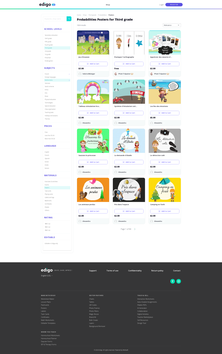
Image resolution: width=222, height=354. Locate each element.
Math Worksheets (47, 320)
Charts (91, 299)
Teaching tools (49, 112)
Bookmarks (48, 201)
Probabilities (102, 15)
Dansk (47, 162)
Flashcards (45, 305)
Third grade (48, 48)
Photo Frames (94, 308)
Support (93, 270)
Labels (43, 311)
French (47, 155)
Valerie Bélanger (89, 74)
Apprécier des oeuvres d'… (161, 57)
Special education (50, 106)
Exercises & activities (51, 182)
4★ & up (47, 224)
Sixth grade (48, 38)
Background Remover (97, 326)
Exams (47, 185)
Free (46, 132)
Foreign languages (50, 77)
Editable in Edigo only (51, 243)
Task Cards (45, 314)
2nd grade (48, 51)
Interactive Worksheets (145, 299)
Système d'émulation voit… (125, 106)
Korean (47, 168)
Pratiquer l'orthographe (124, 57)
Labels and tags (49, 197)
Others (47, 210)
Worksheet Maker (47, 299)
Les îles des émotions (159, 106)
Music (46, 96)
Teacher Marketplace (145, 317)
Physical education (50, 99)
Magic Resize (94, 314)
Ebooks (47, 207)
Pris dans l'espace (121, 204)
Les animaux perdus (87, 204)
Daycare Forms (46, 341)
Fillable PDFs (142, 305)
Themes (47, 119)
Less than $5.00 (49, 135)
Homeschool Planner (49, 338)
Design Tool (141, 323)
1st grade (48, 54)
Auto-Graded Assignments (147, 302)
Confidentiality (135, 270)
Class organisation (50, 109)
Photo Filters (94, 311)
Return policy (157, 270)
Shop (108, 4)
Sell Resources (142, 320)
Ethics (46, 90)
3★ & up (47, 227)
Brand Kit (92, 317)
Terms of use (112, 270)
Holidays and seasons (51, 116)
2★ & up (47, 230)
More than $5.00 (50, 139)
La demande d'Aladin (123, 155)
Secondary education (51, 35)
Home (79, 15)
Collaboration (142, 311)
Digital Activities (143, 314)
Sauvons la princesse (87, 155)
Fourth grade (49, 45)
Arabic (47, 165)
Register (174, 4)
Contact (176, 270)
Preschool (48, 58)
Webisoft (125, 350)
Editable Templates (48, 323)
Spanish (47, 158)
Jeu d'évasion (84, 57)
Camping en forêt (157, 204)
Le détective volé (157, 155)
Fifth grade (48, 42)
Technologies (49, 103)
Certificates (48, 204)
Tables (91, 302)
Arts (46, 93)
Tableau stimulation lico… (89, 106)
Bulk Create (93, 320)
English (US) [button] (46, 275)
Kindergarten (49, 61)
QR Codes (93, 305)
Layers (91, 323)
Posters (47, 188)
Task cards (48, 191)
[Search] (69, 18)
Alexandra (86, 123)
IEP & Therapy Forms (48, 344)
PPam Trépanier (124, 74)
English (47, 152)
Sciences (47, 83)
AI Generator (142, 308)
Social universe (49, 86)
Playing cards (49, 194)
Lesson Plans (46, 302)
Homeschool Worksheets (50, 335)
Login (161, 4)
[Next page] (135, 229)
